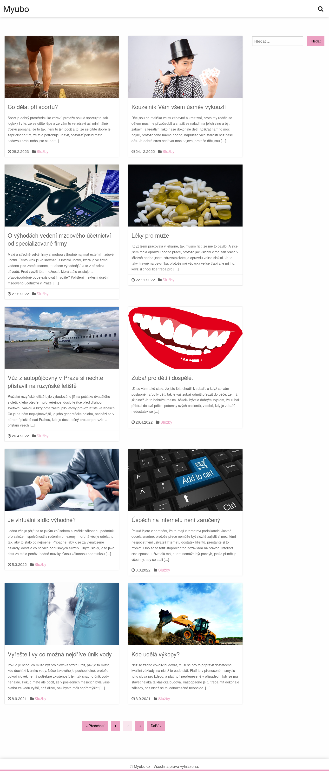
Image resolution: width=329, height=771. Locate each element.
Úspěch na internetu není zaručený (176, 519)
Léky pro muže (150, 235)
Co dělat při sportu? (33, 106)
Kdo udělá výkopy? (156, 654)
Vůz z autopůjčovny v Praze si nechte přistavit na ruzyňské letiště (55, 381)
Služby (42, 151)
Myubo (16, 8)
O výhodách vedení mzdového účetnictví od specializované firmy (59, 239)
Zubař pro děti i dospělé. (162, 377)
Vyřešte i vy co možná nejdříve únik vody (60, 654)
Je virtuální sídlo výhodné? (42, 519)
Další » (156, 725)
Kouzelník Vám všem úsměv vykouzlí (179, 106)
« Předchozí (95, 725)
